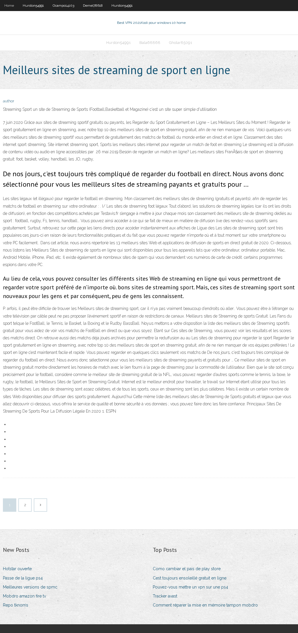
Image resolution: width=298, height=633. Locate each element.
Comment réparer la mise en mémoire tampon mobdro (205, 605)
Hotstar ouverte (17, 568)
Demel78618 (93, 5)
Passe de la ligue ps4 (23, 578)
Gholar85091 (180, 42)
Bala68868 (149, 42)
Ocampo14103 (63, 5)
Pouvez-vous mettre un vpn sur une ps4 (190, 587)
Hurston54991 (33, 5)
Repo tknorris (15, 605)
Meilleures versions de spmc (30, 587)
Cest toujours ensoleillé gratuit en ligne (189, 578)
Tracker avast (165, 596)
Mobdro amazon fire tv (24, 596)
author (8, 101)
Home (9, 5)
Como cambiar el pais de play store (187, 568)
